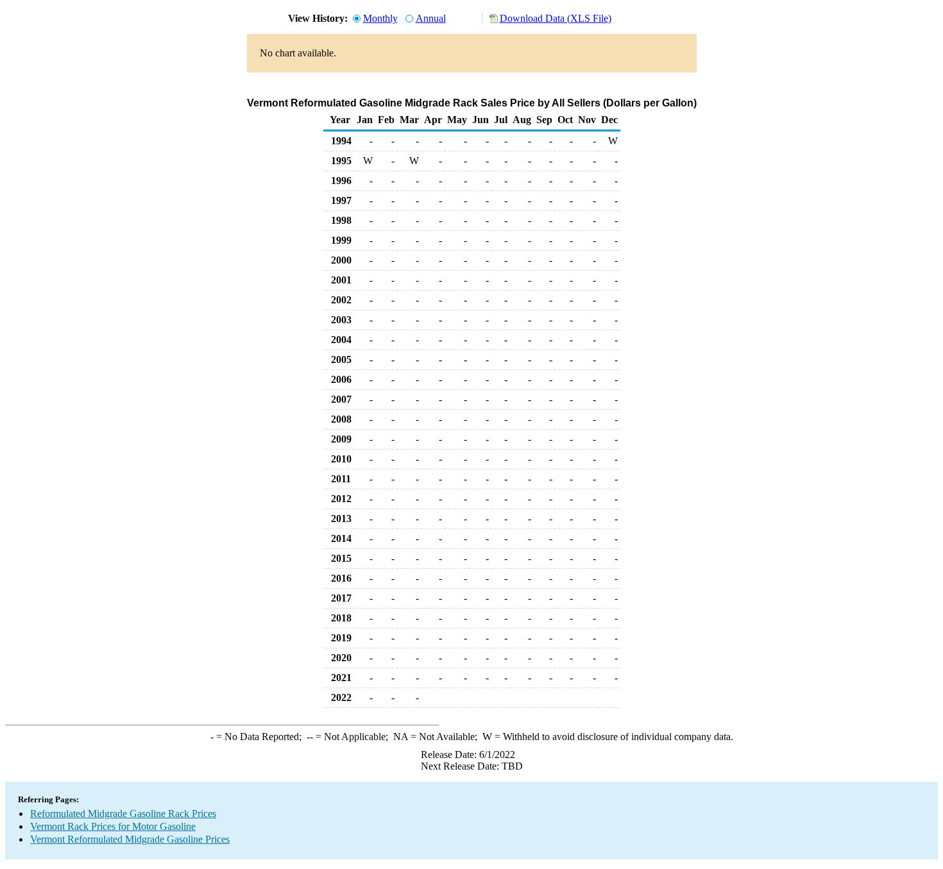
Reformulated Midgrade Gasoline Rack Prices (123, 813)
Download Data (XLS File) (555, 18)
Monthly (380, 18)
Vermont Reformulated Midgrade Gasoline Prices (130, 839)
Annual (431, 18)
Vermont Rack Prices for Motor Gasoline (113, 826)
